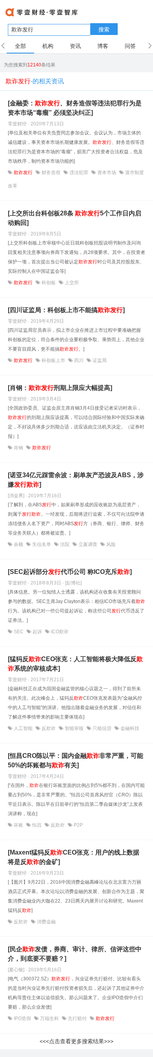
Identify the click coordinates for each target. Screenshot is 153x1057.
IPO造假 (22, 1018)
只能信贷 (102, 728)
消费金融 (46, 922)
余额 (18, 544)
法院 (65, 544)
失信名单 (41, 544)
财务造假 (51, 172)
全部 (20, 46)
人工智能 (23, 728)
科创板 (48, 282)
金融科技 (129, 728)
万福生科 (49, 1018)
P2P (78, 825)
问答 (130, 46)
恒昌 (37, 825)
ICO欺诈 (59, 631)
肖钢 (18, 447)
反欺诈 (48, 728)
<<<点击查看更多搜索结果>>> (76, 1041)
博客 (102, 46)
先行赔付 (77, 1018)
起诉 (37, 631)
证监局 (99, 360)
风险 (110, 544)
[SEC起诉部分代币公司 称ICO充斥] (70, 571)
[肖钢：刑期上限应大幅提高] (60, 387)
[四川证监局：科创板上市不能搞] (66, 310)
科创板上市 (53, 360)
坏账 (18, 825)
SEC (19, 631)
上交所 (71, 282)
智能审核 (74, 728)
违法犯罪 (78, 172)
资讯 (75, 46)
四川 (79, 360)
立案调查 (87, 544)
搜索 (103, 29)
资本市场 (106, 172)
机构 (47, 46)
